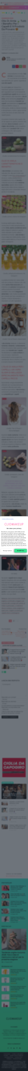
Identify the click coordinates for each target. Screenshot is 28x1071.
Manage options (7, 550)
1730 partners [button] (10, 531)
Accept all (20, 550)
